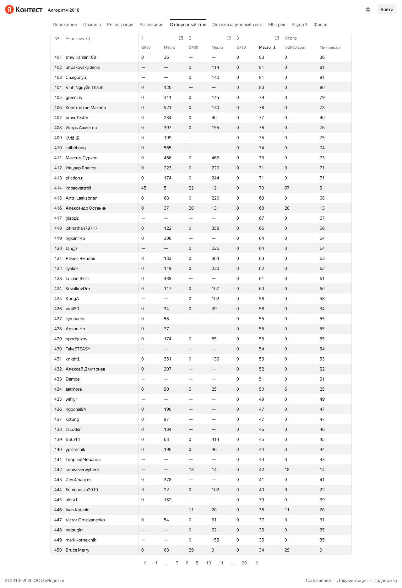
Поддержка (385, 580)
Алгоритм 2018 (63, 10)
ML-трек (276, 24)
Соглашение (318, 580)
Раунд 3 (299, 24)
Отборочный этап (188, 24)
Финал (320, 24)
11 (221, 562)
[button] (78, 38)
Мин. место (330, 47)
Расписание (151, 24)
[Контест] (24, 9)
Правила (92, 24)
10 (208, 562)
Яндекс (54, 580)
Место (169, 47)
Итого (291, 38)
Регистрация (120, 24)
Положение (65, 24)
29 (244, 562)
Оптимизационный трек (237, 24)
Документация (352, 580)
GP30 (146, 47)
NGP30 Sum (295, 47)
